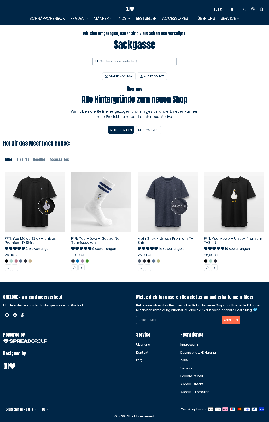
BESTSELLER (146, 18)
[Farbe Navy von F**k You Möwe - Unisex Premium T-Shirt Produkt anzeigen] (215, 261)
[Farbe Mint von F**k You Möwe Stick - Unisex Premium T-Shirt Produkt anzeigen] (11, 261)
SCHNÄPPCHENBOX (47, 18)
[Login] (253, 9)
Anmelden (231, 320)
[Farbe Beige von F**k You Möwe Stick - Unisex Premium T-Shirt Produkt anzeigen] (30, 261)
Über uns (143, 344)
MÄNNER (101, 18)
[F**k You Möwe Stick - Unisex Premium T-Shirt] (34, 223)
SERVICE (228, 18)
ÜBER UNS (206, 18)
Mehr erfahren (121, 130)
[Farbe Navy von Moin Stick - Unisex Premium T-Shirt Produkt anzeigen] (144, 261)
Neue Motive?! (148, 130)
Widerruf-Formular (194, 392)
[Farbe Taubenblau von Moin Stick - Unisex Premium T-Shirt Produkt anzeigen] (153, 261)
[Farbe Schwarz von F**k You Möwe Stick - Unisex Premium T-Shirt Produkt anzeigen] (6, 261)
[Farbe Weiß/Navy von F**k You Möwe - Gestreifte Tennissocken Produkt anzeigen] (73, 261)
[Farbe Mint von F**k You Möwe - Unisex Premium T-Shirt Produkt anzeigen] (210, 261)
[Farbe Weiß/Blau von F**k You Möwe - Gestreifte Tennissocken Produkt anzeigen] (77, 261)
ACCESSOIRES (175, 18)
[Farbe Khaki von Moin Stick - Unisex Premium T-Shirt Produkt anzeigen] (158, 261)
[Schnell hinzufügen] (15, 267)
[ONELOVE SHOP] (130, 9)
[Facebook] (7, 315)
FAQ (139, 360)
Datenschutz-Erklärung (198, 352)
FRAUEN (77, 18)
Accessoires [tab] (59, 159)
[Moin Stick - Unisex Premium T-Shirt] (167, 223)
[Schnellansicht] (8, 267)
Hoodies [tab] (39, 159)
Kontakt (142, 352)
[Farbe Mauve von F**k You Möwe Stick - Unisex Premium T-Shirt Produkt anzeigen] (16, 261)
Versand (186, 368)
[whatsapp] (23, 315)
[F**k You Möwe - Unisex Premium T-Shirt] (234, 223)
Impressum (189, 344)
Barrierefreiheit (191, 376)
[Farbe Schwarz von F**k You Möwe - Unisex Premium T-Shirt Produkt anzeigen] (205, 261)
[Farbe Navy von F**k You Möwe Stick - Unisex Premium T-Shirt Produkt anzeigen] (25, 261)
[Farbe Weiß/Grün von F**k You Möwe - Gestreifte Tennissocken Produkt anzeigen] (87, 261)
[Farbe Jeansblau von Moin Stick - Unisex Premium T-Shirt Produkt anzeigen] (139, 261)
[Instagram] (15, 315)
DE (231, 9)
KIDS (122, 18)
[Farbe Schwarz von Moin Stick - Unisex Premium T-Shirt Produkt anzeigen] (148, 261)
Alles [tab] (9, 159)
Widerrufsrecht (192, 384)
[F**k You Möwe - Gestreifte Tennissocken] (101, 223)
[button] (244, 9)
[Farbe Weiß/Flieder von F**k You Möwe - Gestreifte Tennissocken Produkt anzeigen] (82, 261)
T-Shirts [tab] (23, 159)
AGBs (184, 360)
